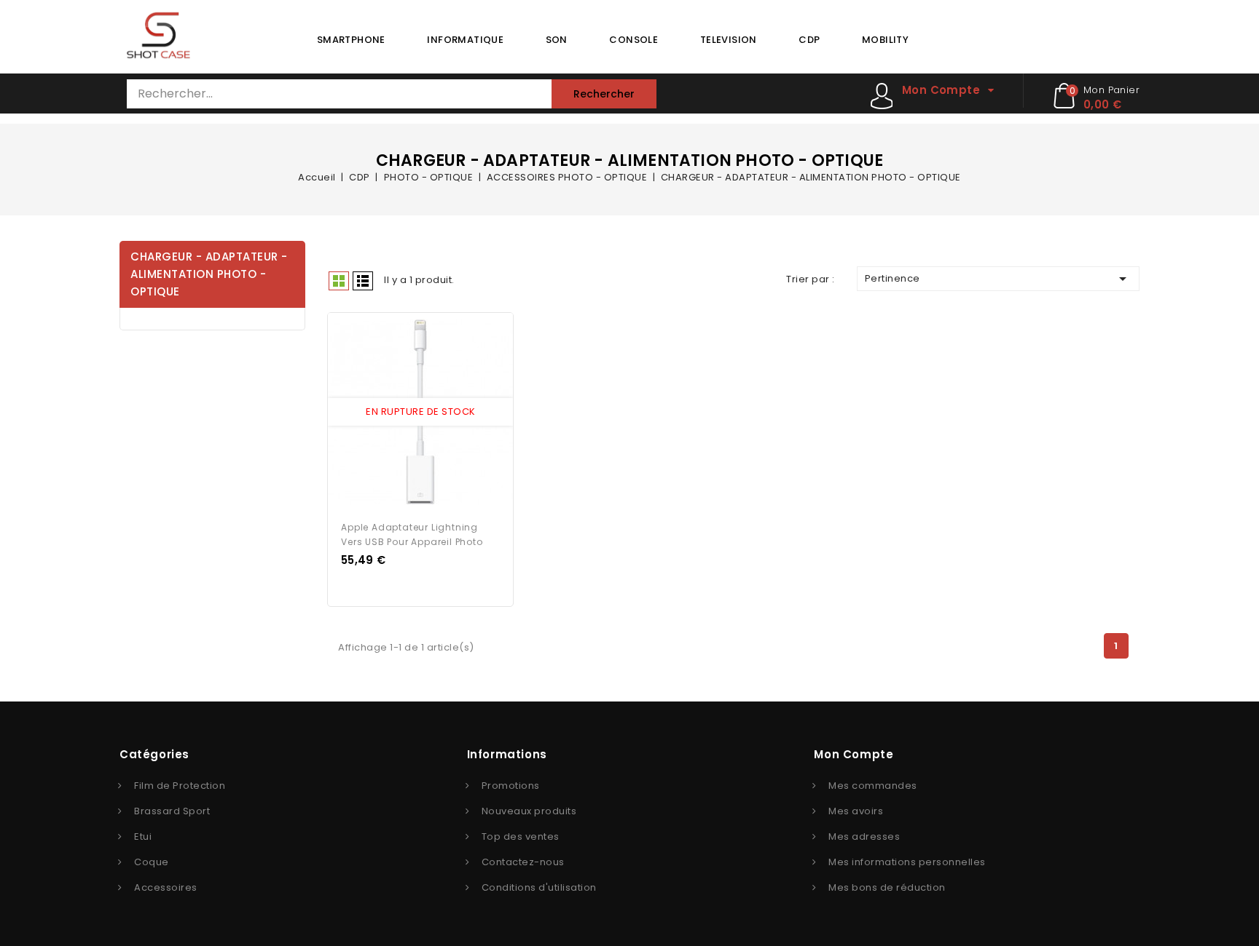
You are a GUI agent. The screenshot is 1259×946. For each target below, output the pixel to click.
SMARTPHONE (351, 40)
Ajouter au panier (434, 412)
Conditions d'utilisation (539, 887)
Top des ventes (521, 836)
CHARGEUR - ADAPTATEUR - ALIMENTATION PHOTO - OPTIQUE (209, 274)
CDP (809, 40)
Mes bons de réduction (887, 887)
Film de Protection (179, 785)
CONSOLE (633, 40)
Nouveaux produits (529, 811)
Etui (143, 836)
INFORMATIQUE (465, 40)
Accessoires (165, 887)
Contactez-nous (523, 862)
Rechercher (604, 94)
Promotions (511, 785)
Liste (363, 281)
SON (557, 40)
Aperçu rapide (407, 412)
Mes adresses (864, 836)
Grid (339, 281)
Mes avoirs (855, 811)
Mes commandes (872, 785)
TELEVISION (728, 40)
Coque (151, 862)
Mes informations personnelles (907, 862)
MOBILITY (885, 40)
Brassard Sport (172, 811)
